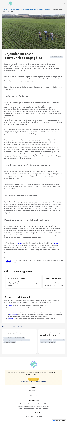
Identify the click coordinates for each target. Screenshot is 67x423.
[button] (64, 3)
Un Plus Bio (18, 243)
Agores (56, 243)
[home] (10, 3)
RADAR (10, 305)
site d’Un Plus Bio (13, 308)
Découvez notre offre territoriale (33, 416)
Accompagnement (15, 9)
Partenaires (33, 393)
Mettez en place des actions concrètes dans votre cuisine (33, 406)
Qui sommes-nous (33, 390)
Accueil (5, 9)
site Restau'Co (13, 314)
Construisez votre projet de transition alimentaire (33, 404)
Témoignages (33, 395)
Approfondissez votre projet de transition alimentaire (36, 9)
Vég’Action (10, 318)
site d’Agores (12, 312)
